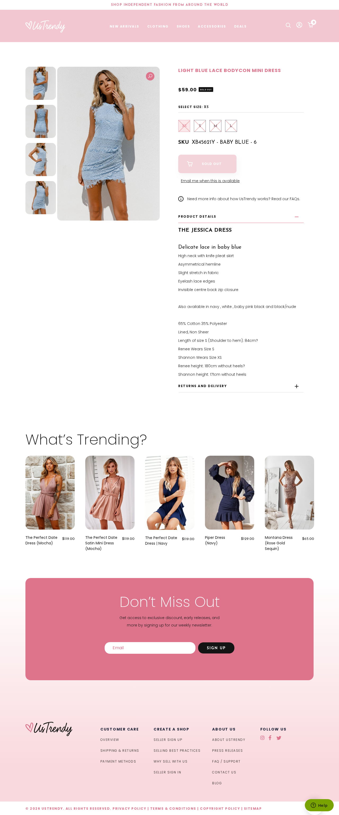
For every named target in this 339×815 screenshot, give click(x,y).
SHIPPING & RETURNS (119, 750)
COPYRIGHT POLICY (220, 808)
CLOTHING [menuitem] (158, 26)
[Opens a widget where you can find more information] (319, 805)
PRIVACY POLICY (129, 808)
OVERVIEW (109, 739)
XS (184, 126)
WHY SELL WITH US (171, 761)
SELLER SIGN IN (167, 772)
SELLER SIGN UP (168, 739)
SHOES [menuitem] (183, 26)
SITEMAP (253, 808)
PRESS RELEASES (227, 750)
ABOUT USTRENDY (228, 739)
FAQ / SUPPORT (226, 761)
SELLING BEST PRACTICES (177, 750)
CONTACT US (224, 772)
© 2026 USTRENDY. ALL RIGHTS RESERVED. (68, 808)
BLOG (217, 783)
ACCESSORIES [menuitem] (212, 26)
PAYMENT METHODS (118, 761)
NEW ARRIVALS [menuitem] (124, 26)
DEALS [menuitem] (240, 26)
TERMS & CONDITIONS (173, 808)
